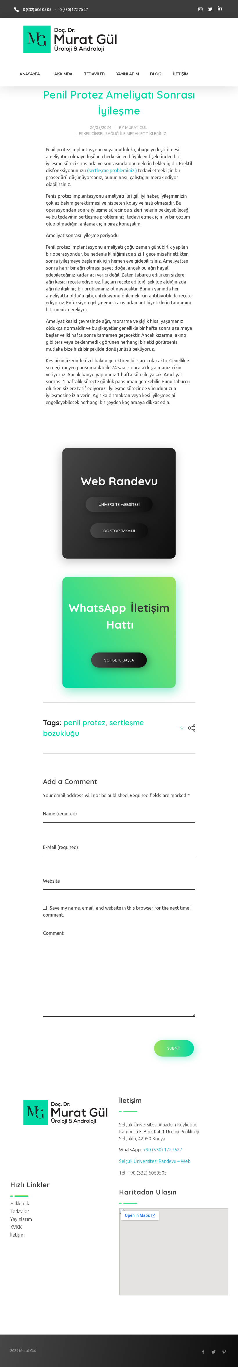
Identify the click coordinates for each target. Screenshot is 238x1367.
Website (51, 881)
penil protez (84, 722)
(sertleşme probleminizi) (112, 170)
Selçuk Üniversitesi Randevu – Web (155, 1161)
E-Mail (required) (60, 847)
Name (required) (60, 813)
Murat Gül (136, 127)
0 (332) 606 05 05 (38, 9)
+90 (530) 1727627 (162, 1149)
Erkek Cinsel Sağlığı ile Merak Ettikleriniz (122, 133)
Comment (53, 933)
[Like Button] (182, 728)
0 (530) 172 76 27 (73, 9)
